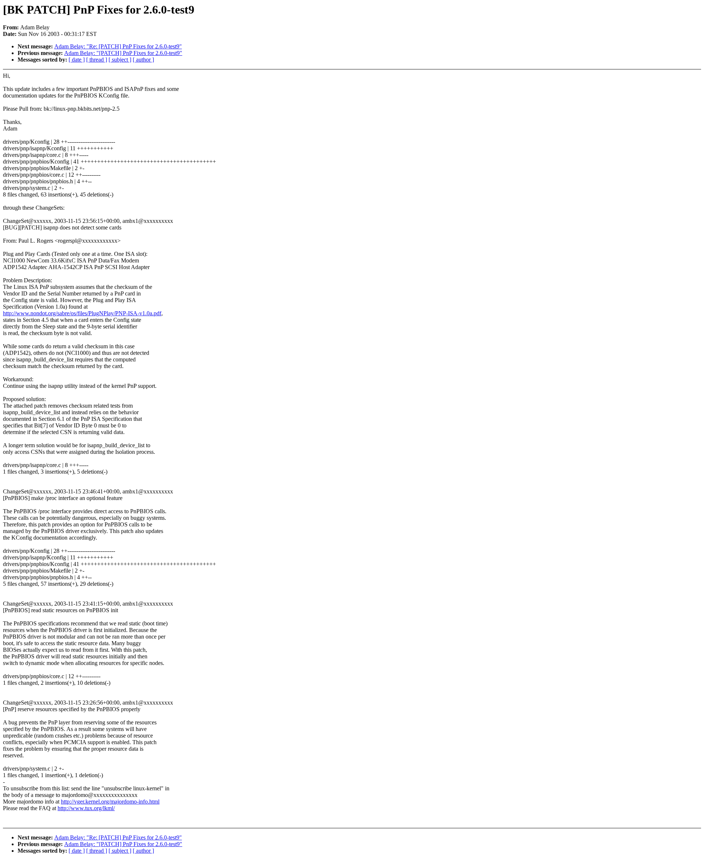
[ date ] (77, 59)
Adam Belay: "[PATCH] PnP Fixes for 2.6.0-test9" (123, 53)
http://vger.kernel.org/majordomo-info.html (110, 801)
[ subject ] (120, 59)
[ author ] (143, 59)
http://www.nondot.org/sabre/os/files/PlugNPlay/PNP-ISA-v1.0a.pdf (82, 313)
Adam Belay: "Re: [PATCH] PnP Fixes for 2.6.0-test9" (118, 46)
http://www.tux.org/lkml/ (86, 808)
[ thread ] (96, 59)
